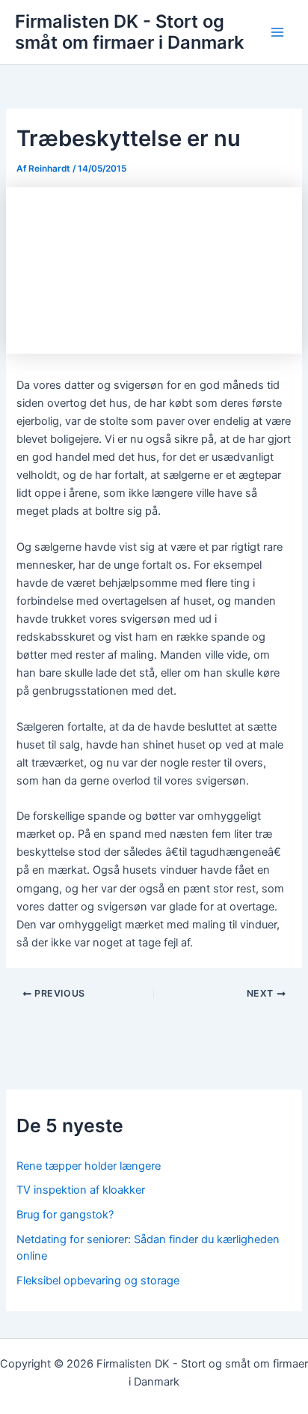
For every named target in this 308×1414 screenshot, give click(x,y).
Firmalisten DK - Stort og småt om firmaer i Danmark (129, 31)
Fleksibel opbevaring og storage (97, 1280)
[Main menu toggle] (277, 32)
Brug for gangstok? (65, 1214)
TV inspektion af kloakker (80, 1190)
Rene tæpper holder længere (88, 1166)
